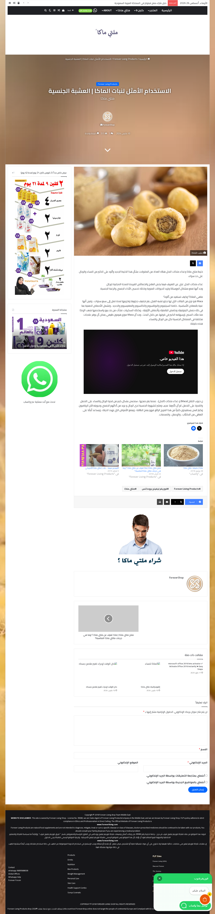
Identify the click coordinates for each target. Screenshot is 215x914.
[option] (39, 333)
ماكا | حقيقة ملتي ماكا (193, 468)
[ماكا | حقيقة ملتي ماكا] (183, 455)
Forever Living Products (125, 59)
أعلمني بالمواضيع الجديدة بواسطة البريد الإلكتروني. (175, 782)
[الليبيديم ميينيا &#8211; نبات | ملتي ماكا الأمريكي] (99, 455)
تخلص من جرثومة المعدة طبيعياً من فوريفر (144, 3)
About (108, 10)
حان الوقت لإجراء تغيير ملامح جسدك (101, 687)
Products (71, 855)
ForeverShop (109, 125)
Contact (11, 867)
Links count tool (69, 908)
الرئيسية (167, 10)
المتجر (153, 10)
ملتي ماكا (124, 10)
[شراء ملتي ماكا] (140, 539)
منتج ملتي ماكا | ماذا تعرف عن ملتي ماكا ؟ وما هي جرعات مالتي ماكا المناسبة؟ (142, 469)
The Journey (157, 871)
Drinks (70, 859)
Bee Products (73, 869)
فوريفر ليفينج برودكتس (154, 489)
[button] (159, 878)
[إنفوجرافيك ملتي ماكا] (140, 673)
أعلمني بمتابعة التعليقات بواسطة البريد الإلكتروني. (175, 775)
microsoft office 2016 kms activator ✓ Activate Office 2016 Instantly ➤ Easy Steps (185, 666)
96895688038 (18, 870)
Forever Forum (14, 880)
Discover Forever (158, 866)
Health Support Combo (77, 888)
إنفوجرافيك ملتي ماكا (150, 687)
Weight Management (76, 874)
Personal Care (73, 878)
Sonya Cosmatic (74, 892)
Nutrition (71, 864)
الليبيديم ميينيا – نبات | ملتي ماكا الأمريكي (102, 468)
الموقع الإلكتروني (128, 762)
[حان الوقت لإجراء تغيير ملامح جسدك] (97, 673)
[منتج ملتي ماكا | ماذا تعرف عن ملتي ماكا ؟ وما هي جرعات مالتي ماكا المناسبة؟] (141, 455)
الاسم (203, 749)
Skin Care (71, 883)
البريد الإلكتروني (197, 762)
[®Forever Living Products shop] (107, 33)
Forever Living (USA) (160, 861)
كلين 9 (140, 10)
